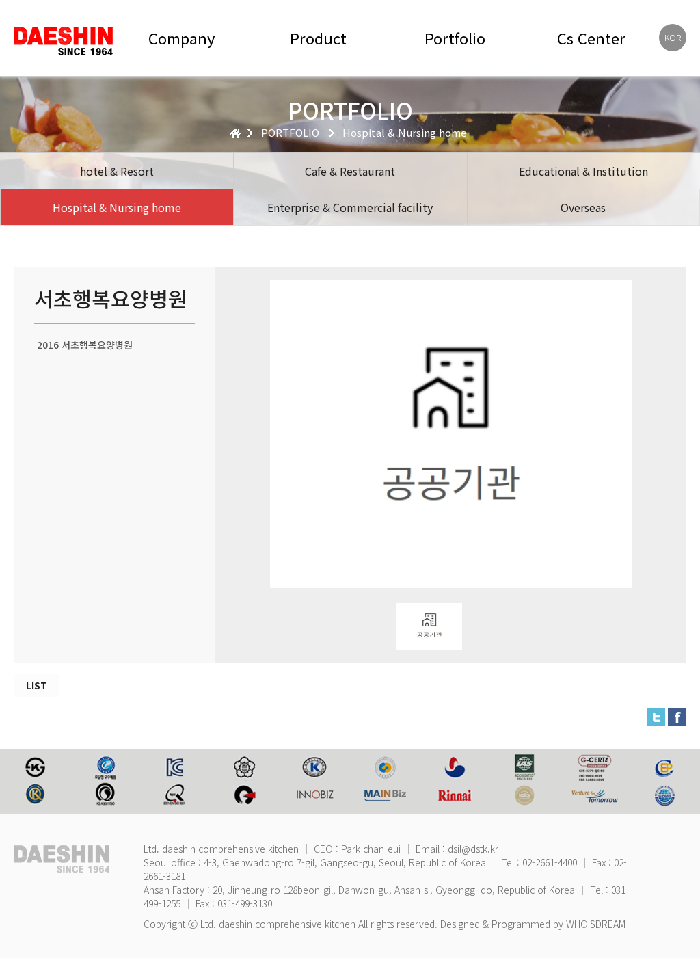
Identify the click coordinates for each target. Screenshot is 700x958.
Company (181, 38)
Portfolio (455, 38)
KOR (672, 37)
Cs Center (591, 38)
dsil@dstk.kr (473, 848)
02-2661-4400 (549, 862)
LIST (36, 685)
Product (318, 38)
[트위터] (656, 715)
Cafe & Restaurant (350, 171)
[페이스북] (677, 715)
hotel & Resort (117, 171)
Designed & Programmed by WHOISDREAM (532, 924)
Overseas (583, 207)
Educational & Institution (583, 171)
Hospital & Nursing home (117, 207)
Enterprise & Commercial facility (350, 207)
